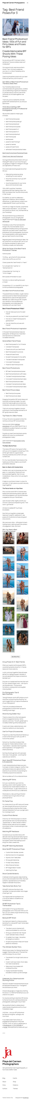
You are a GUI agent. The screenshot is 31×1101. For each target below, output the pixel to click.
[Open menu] (28, 3)
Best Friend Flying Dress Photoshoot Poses (14, 153)
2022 (3, 1033)
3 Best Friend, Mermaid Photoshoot (12, 156)
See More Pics (15, 656)
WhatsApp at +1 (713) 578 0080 (12, 1025)
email (5, 1027)
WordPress (26, 1097)
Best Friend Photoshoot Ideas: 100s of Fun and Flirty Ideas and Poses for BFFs (15, 43)
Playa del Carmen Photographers (13, 3)
